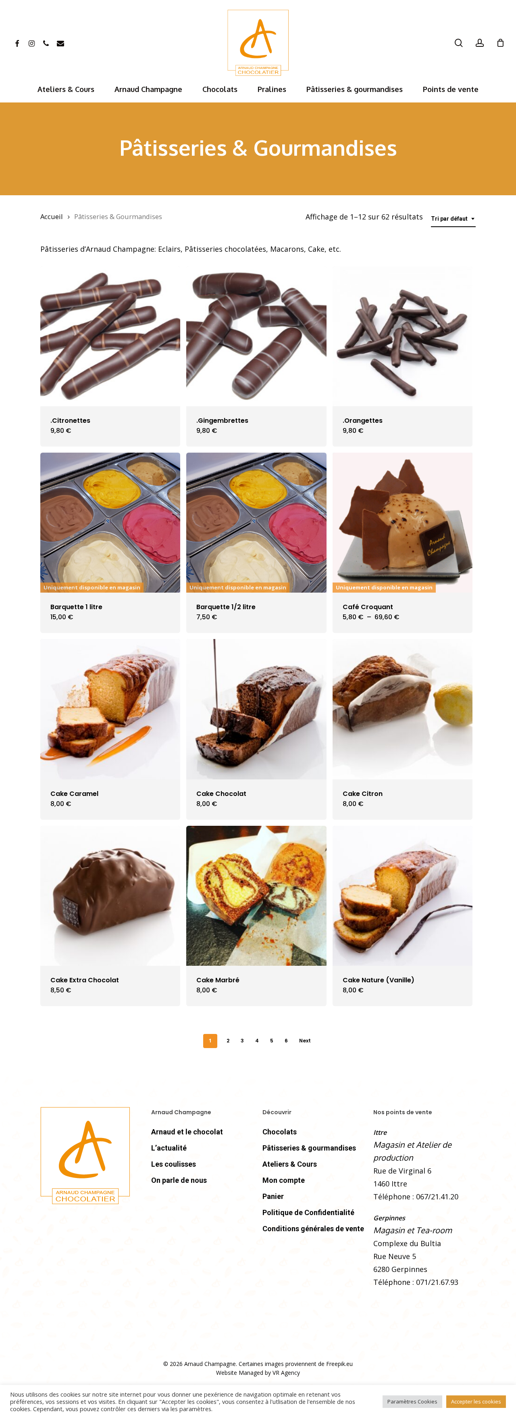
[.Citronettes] (110, 336)
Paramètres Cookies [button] (412, 1401)
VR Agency (286, 1372)
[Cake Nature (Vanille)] (402, 896)
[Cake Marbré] (256, 896)
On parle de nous (179, 1180)
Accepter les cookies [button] (476, 1401)
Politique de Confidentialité (308, 1212)
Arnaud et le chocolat (187, 1132)
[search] (459, 43)
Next (305, 1040)
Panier (273, 1196)
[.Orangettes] (402, 336)
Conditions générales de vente (313, 1228)
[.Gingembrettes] (256, 336)
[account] (480, 43)
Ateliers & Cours (289, 1164)
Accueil (51, 216)
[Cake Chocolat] (256, 709)
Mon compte (283, 1180)
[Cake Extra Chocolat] (110, 896)
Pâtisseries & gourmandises (309, 1148)
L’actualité (169, 1148)
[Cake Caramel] (110, 709)
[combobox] (453, 219)
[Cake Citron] (402, 709)
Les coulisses (173, 1164)
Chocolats (279, 1132)
